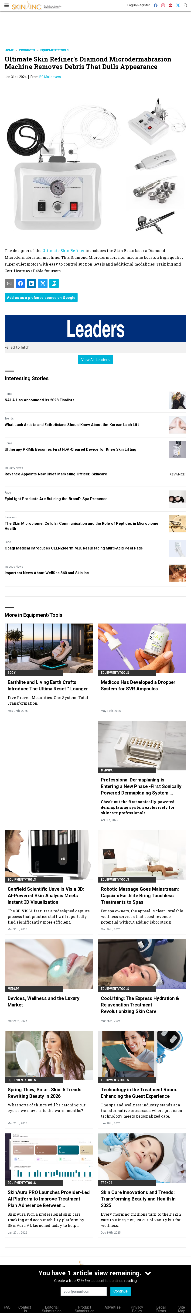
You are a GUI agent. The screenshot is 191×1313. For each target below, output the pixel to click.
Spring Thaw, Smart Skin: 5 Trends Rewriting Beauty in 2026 (45, 1093)
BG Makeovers (50, 77)
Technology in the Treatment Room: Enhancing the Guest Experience (139, 1093)
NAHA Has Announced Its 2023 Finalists (40, 400)
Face (8, 492)
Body (12, 673)
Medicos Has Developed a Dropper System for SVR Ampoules (138, 685)
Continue (120, 1291)
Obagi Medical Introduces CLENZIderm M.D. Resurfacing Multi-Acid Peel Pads (74, 548)
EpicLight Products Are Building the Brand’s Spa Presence (56, 499)
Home (9, 50)
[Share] (20, 283)
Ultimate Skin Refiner (63, 250)
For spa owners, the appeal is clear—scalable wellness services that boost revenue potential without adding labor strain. (142, 916)
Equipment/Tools (54, 50)
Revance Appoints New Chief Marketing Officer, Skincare (56, 474)
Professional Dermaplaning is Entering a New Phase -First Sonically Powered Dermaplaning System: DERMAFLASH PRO (141, 786)
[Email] (9, 283)
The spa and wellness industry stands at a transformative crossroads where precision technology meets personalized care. (141, 1110)
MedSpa (107, 770)
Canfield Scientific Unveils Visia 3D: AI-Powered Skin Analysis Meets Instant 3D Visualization (46, 895)
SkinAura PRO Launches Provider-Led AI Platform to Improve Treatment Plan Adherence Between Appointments (49, 1199)
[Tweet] (43, 283)
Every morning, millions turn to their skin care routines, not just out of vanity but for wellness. (141, 1220)
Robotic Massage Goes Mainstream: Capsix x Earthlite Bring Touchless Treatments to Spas (140, 895)
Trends (9, 418)
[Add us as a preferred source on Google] (54, 283)
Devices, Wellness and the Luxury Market (43, 1002)
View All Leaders (95, 359)
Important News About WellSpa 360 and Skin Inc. (47, 573)
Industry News (14, 468)
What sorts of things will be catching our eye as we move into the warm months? (46, 1107)
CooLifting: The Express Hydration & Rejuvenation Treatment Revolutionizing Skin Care (140, 1005)
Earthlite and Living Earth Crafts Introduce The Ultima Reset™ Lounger (48, 685)
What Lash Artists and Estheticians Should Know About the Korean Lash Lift (72, 425)
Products (27, 50)
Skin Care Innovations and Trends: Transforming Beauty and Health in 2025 (138, 1199)
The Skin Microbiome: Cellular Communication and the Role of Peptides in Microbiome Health (81, 526)
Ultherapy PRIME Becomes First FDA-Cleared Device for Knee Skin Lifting (70, 449)
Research (11, 517)
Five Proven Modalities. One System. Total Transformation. (48, 700)
